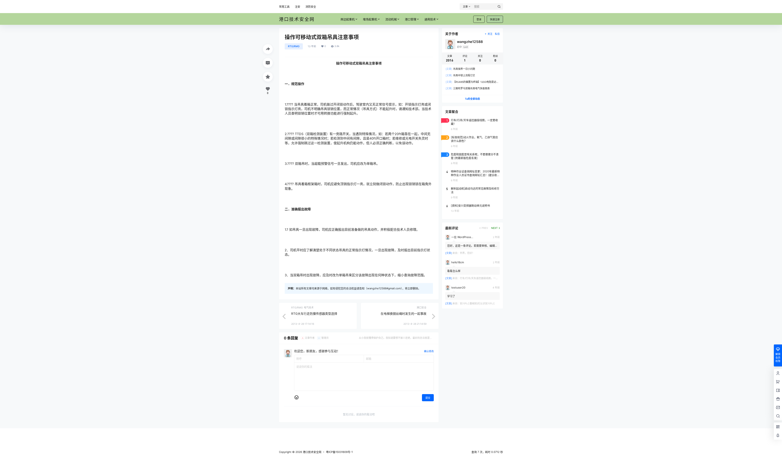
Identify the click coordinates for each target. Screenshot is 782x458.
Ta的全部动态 (472, 98)
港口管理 (410, 19)
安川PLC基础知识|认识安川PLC (477, 303)
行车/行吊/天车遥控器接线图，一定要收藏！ (484, 278)
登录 (479, 19)
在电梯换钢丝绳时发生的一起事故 (403, 314)
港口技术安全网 (311, 452)
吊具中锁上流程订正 (460, 75)
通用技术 (430, 19)
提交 (427, 397)
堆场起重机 (370, 19)
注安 (297, 6)
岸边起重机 (347, 19)
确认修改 (429, 351)
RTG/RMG (294, 46)
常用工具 (284, 6)
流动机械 (391, 19)
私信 (497, 33)
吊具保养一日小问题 (460, 68)
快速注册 (495, 19)
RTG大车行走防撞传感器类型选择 (314, 314)
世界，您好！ (467, 253)
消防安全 (310, 6)
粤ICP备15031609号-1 (339, 452)
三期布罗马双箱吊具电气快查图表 (468, 88)
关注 (490, 33)
